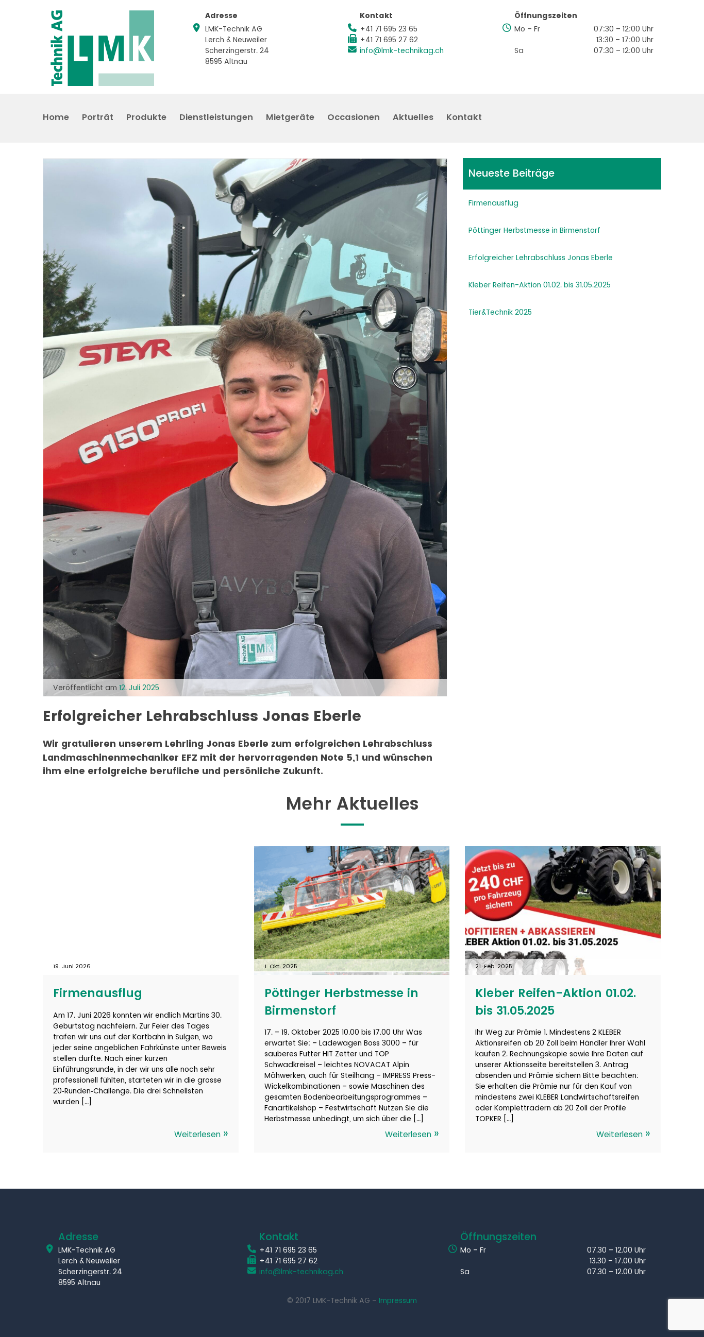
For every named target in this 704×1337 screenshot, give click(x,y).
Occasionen (353, 118)
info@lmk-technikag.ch (402, 51)
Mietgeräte (290, 118)
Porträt (97, 118)
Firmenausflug (493, 203)
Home (56, 118)
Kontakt (464, 118)
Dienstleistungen (216, 118)
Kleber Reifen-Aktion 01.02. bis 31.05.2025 (539, 285)
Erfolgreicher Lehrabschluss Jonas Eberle (540, 258)
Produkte (146, 118)
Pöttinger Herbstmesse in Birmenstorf (534, 230)
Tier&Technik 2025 (500, 312)
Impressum (398, 1301)
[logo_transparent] (102, 48)
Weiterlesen (198, 1134)
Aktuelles (413, 118)
